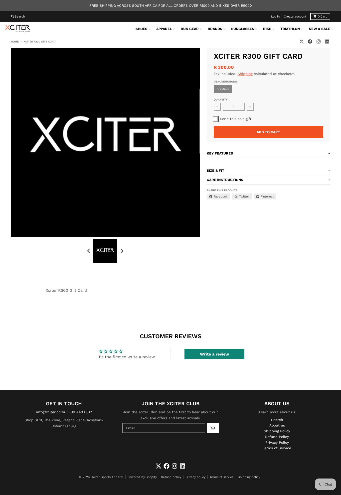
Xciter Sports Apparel (107, 477)
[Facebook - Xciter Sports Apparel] (310, 41)
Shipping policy (249, 477)
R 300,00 (223, 88)
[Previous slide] (88, 251)
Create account (295, 16)
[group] (105, 251)
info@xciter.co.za (50, 412)
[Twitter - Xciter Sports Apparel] (301, 41)
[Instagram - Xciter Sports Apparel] (318, 41)
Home (15, 41)
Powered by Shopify (142, 477)
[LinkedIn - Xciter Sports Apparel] (327, 41)
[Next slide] (121, 251)
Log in (275, 16)
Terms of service (222, 477)
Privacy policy (195, 477)
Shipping (245, 74)
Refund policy (171, 477)
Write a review (214, 354)
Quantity (221, 99)
